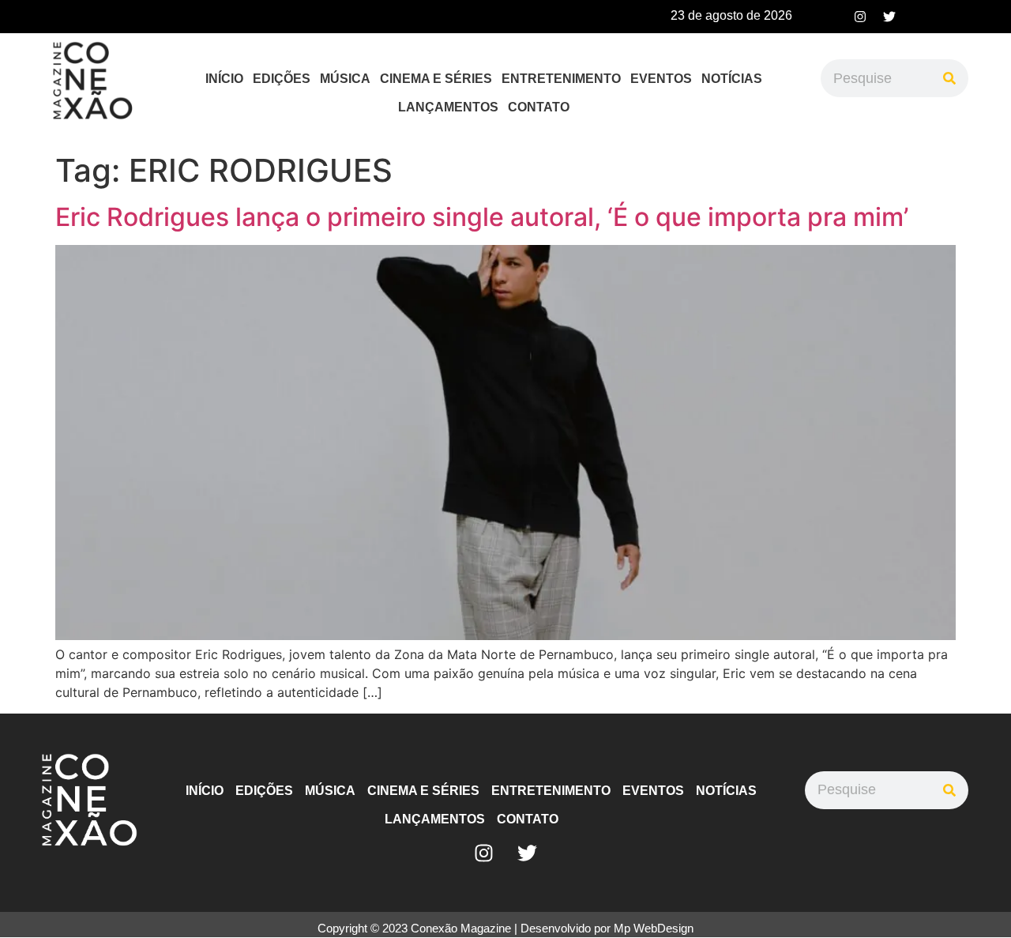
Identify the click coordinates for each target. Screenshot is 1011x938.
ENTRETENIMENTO (561, 78)
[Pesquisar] (949, 78)
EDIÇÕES (281, 78)
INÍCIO (224, 78)
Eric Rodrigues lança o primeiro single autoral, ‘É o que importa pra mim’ (481, 217)
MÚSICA (345, 78)
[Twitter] (889, 16)
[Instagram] (860, 16)
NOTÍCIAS (731, 78)
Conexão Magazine (461, 928)
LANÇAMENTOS (448, 107)
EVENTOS (661, 78)
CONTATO (538, 107)
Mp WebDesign (653, 928)
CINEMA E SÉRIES (436, 78)
